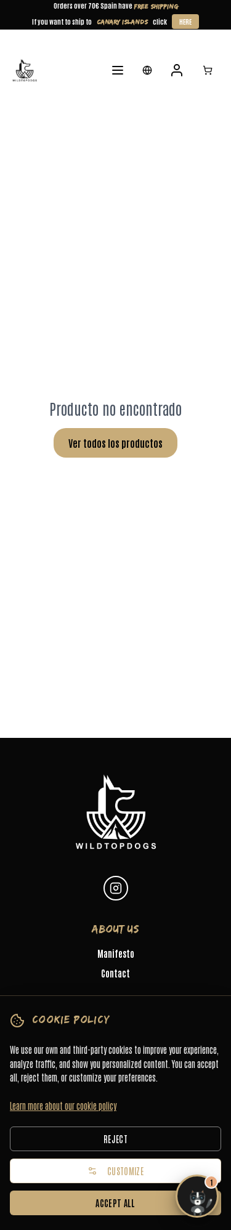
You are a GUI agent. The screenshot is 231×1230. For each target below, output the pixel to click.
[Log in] (176, 70)
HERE (185, 21)
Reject (115, 1138)
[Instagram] (115, 888)
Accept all (115, 1202)
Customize (125, 1170)
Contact (115, 973)
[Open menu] (117, 70)
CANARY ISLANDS (122, 21)
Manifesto (115, 953)
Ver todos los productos (115, 443)
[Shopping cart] (207, 70)
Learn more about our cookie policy (63, 1105)
